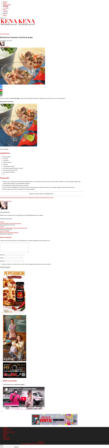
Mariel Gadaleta (4, 47)
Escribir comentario (5, 201)
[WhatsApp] (41, 93)
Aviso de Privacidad (26, 444)
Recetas (6, 34)
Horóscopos (6, 437)
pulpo (25, 197)
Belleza (5, 2)
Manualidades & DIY (9, 432)
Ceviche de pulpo (10, 197)
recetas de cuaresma (33, 197)
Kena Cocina (19, 197)
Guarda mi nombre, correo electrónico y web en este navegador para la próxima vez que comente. (26, 264)
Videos (5, 15)
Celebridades (7, 4)
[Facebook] (41, 86)
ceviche (2, 197)
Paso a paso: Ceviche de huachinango (9, 232)
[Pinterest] (41, 90)
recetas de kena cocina (46, 197)
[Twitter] (41, 88)
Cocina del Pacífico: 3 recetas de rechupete (10, 223)
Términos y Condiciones (38, 444)
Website (2, 261)
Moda (4, 3)
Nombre (2, 255)
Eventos (5, 433)
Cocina (2, 34)
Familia (5, 434)
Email (1, 258)
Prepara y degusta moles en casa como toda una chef (13, 228)
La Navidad (6, 439)
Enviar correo (41, 442)
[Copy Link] (41, 95)
